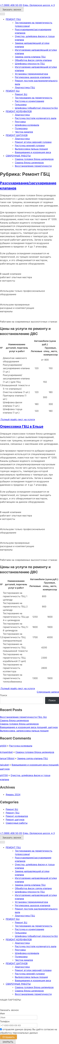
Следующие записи (48, 691)
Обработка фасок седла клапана (33, 60)
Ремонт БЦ (21, 94)
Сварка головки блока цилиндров (34, 159)
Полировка (21, 128)
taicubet (4, 764)
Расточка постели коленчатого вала (35, 118)
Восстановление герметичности (33, 165)
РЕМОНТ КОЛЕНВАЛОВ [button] (19, 111)
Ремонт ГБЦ (12, 812)
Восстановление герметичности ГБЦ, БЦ (23, 717)
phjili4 (3, 745)
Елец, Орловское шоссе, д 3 (39, 5)
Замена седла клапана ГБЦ (30, 56)
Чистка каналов (24, 131)
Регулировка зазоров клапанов (32, 77)
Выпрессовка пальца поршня (31, 148)
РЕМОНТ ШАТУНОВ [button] (16, 135)
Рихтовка (20, 121)
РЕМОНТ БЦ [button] (12, 90)
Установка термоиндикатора (31, 73)
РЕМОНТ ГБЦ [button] (13, 19)
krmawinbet (6, 752)
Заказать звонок (11, 9)
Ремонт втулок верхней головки (33, 142)
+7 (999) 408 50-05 (11, 5)
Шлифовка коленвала (27, 125)
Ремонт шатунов (15, 819)
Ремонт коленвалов (17, 816)
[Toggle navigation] (2, 14)
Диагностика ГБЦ (25, 87)
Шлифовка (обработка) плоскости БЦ (36, 107)
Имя (2, 1013)
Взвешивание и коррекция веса (33, 152)
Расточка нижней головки (30, 145)
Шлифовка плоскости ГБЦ (30, 63)
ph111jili (4, 775)
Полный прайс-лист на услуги (17, 419)
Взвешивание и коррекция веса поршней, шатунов (29, 727)
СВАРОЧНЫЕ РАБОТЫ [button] (18, 155)
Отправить (8, 1037)
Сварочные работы (16, 822)
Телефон (4, 1021)
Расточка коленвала (20, 745)
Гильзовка (20, 104)
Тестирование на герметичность (33, 97)
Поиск (3, 695)
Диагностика (22, 114)
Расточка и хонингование (29, 101)
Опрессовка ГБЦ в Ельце (21, 426)
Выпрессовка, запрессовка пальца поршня (24, 730)
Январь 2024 (13, 794)
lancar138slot (7, 758)
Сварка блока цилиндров (29, 162)
